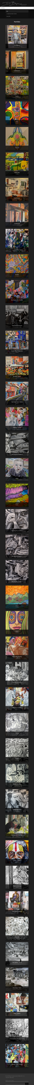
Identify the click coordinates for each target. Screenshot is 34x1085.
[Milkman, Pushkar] (17, 699)
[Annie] (17, 469)
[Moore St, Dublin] (17, 367)
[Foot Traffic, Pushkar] (17, 648)
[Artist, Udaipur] (17, 1004)
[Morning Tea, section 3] (17, 520)
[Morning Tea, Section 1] (17, 571)
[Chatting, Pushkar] (17, 418)
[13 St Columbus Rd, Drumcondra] (17, 1030)
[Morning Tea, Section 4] (17, 444)
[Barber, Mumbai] (17, 775)
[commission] (17, 62)
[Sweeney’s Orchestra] (17, 316)
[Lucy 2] (17, 622)
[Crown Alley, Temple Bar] (17, 342)
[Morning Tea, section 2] (17, 546)
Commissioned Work (11, 13)
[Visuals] (17, 265)
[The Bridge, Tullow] (17, 979)
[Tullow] (17, 87)
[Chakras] (17, 138)
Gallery (8, 16)
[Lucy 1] (17, 597)
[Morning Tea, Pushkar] (17, 673)
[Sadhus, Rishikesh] (17, 800)
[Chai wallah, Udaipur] (17, 902)
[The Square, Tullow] (17, 953)
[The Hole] (17, 928)
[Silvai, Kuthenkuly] (17, 877)
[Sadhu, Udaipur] (17, 851)
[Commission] (17, 36)
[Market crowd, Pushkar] (17, 1055)
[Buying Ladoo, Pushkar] (17, 826)
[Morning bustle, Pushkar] (17, 291)
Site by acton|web (10, 1080)
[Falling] (17, 724)
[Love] (17, 113)
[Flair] (17, 240)
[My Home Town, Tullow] (17, 393)
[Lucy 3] (17, 495)
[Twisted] (17, 749)
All (7, 11)
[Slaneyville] (17, 164)
